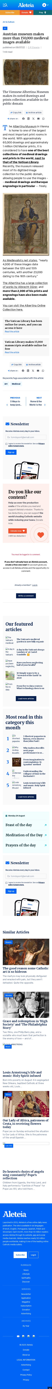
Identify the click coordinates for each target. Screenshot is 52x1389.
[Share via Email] (38, 119)
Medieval (16, 384)
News (26, 1270)
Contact (26, 1370)
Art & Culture (8, 22)
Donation (26, 1309)
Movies (9, 995)
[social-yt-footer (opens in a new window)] (18, 1336)
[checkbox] (6, 444)
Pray (41, 12)
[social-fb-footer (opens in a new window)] (23, 1336)
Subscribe (9, 12)
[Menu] (9, 5)
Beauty (9, 942)
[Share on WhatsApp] (43, 119)
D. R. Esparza (34, 47)
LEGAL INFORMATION (26, 1360)
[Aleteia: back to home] (26, 5)
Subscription (26, 1306)
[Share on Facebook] (23, 119)
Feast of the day (19, 825)
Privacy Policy (26, 1375)
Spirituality (26, 1278)
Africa (8, 1094)
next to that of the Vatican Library (24, 160)
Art (5, 384)
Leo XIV (9, 1145)
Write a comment (26, 595)
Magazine (26, 1302)
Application (26, 1298)
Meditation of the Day (24, 835)
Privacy (26, 1380)
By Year (26, 1326)
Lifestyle (26, 1274)
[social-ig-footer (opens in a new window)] (34, 1336)
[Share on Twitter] (33, 119)
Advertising (26, 1313)
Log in (34, 585)
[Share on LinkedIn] (28, 119)
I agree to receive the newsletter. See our (26, 445)
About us (26, 1355)
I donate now (15, 531)
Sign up (11, 452)
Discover (26, 1281)
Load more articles (26, 698)
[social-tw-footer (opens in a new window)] (28, 1336)
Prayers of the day (21, 845)
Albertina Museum (25, 126)
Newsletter (26, 1294)
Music (8, 1046)
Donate (25, 12)
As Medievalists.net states (20, 260)
